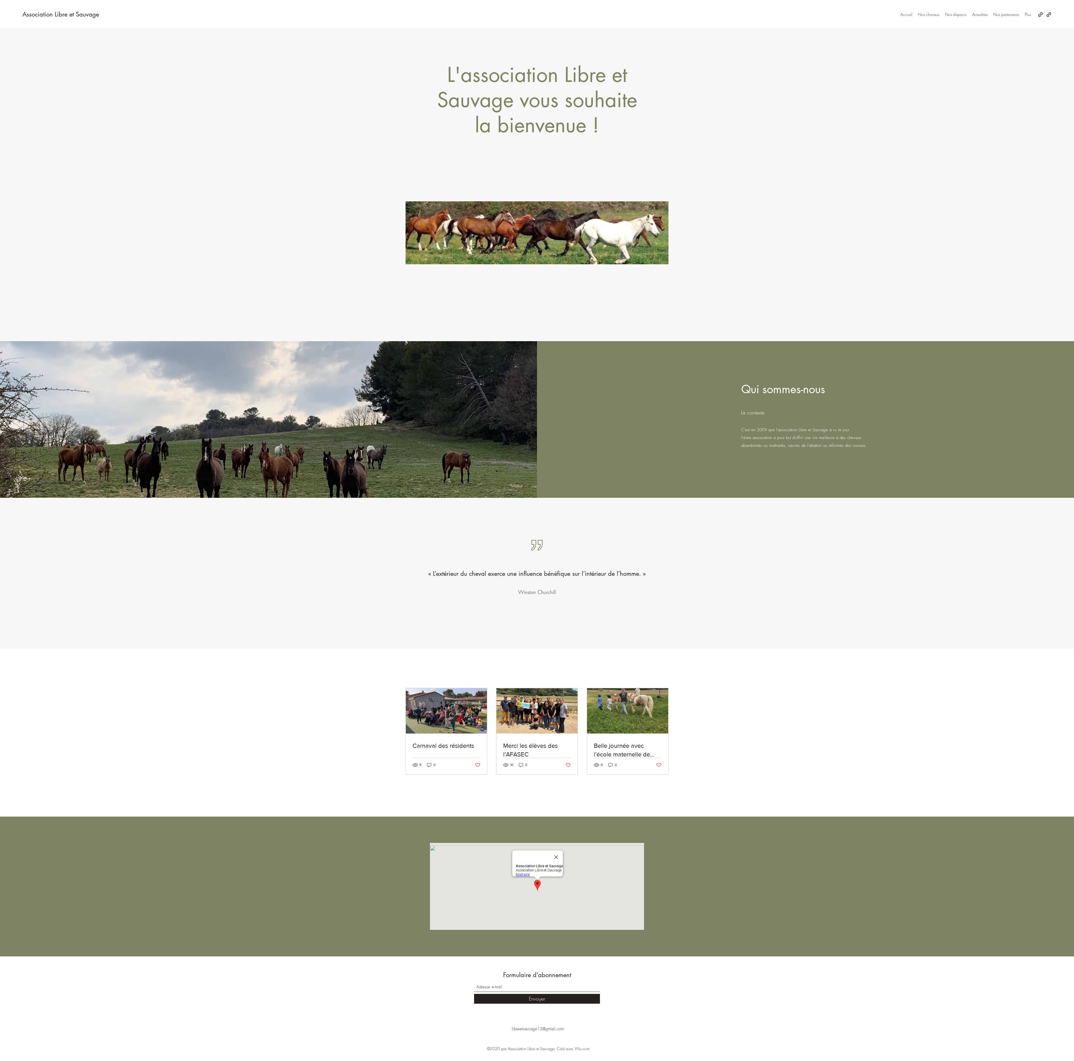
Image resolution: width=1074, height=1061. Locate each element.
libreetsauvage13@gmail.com (538, 1029)
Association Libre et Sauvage (60, 14)
